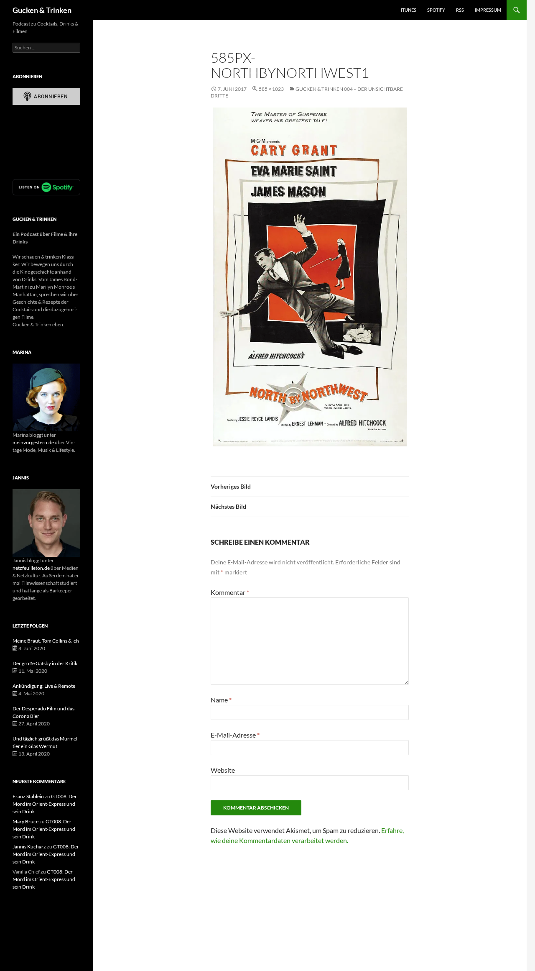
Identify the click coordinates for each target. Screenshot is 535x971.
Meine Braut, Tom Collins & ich (46, 641)
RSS (460, 10)
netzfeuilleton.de (31, 568)
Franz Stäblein (28, 796)
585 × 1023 (271, 89)
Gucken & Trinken (42, 10)
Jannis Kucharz (29, 846)
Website (223, 770)
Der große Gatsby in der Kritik (45, 663)
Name (221, 700)
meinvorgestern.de (33, 442)
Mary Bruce (25, 821)
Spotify (436, 10)
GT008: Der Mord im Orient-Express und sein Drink (45, 804)
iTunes (408, 10)
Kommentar (230, 592)
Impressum (488, 10)
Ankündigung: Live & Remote (44, 686)
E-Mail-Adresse (235, 735)
